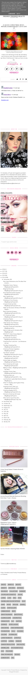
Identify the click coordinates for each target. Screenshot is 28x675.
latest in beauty (6, 638)
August (6, 407)
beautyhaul (18, 614)
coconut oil (17, 618)
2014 (3, 277)
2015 (3, 275)
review (17, 654)
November (7, 401)
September (7, 405)
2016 (3, 273)
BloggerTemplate (14, 672)
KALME (20, 594)
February (6, 419)
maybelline (5, 647)
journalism (13, 634)
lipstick (4, 641)
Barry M (10, 584)
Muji (23, 601)
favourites (5, 628)
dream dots (5, 621)
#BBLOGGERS (6, 193)
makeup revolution (8, 644)
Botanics (20, 588)
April (5, 415)
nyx (2, 651)
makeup (18, 641)
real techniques (6, 654)
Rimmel (22, 604)
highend (20, 631)
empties (18, 621)
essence (4, 624)
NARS (3, 604)
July (5, 409)
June (5, 411)
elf (13, 621)
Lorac (3, 598)
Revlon (15, 604)
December (7, 279)
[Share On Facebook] (20, 79)
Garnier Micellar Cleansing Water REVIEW (13, 549)
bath (13, 611)
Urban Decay (5, 611)
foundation (5, 631)
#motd (3, 584)
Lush (9, 598)
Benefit (3, 588)
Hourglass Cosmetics (8, 594)
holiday (4, 634)
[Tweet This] (17, 79)
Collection (13, 591)
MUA (19, 598)
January (6, 421)
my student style (17, 647)
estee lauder (13, 624)
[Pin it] (26, 79)
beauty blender (6, 614)
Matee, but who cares (17, 51)
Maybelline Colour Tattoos (10, 601)
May (5, 413)
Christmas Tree (9, 51)
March (5, 417)
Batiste (18, 584)
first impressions (17, 628)
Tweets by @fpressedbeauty (8, 563)
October (6, 403)
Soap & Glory (11, 608)
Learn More (11, 13)
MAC (14, 598)
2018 (3, 269)
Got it (18, 13)
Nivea (9, 604)
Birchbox (12, 588)
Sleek (3, 608)
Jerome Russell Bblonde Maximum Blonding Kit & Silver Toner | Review (13, 497)
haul (13, 631)
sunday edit (5, 657)
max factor (20, 644)
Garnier (22, 591)
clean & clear (6, 618)
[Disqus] (14, 104)
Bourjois (4, 591)
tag (13, 657)
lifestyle (17, 638)
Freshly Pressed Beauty (13, 670)
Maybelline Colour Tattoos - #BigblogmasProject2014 (9, 523)
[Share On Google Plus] (23, 79)
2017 (3, 271)
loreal (11, 641)
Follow (2, 554)
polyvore (9, 651)
